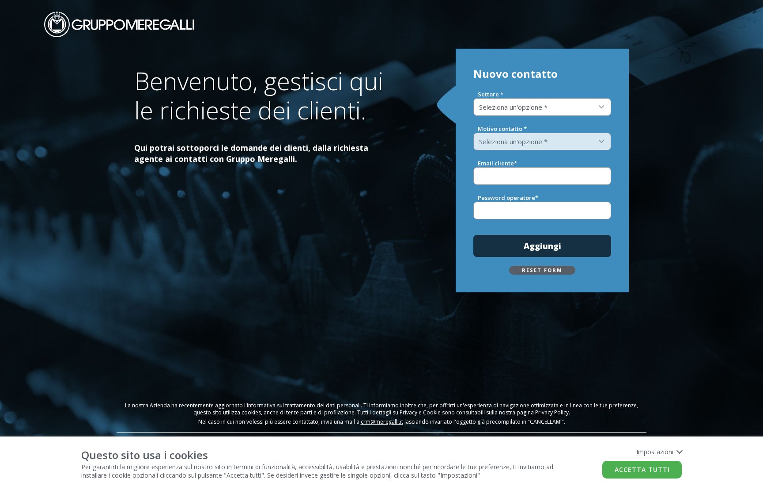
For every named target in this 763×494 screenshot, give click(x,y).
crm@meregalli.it (382, 421)
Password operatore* (508, 198)
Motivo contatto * (502, 129)
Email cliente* (497, 163)
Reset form (542, 270)
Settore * (490, 94)
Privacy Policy (552, 412)
